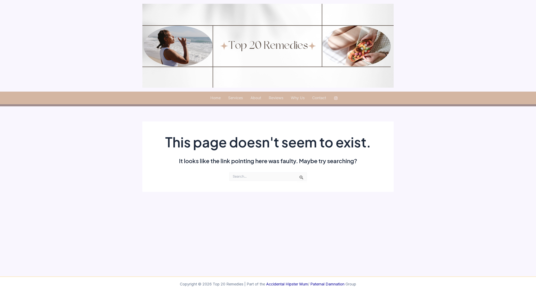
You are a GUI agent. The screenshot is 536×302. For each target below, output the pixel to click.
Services (235, 98)
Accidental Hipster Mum (287, 284)
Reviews (276, 98)
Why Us (298, 98)
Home (215, 98)
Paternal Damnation (326, 284)
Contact (319, 98)
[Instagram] (336, 98)
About (255, 98)
